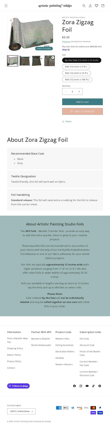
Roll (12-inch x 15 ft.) (76, 73)
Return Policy (14, 354)
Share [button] (68, 121)
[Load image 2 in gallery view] (24, 60)
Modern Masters (64, 364)
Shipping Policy (15, 348)
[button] (6, 6)
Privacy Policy (14, 361)
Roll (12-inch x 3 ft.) (76, 66)
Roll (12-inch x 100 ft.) (77, 79)
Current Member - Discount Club (89, 373)
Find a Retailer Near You (17, 340)
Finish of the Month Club (90, 353)
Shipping (66, 41)
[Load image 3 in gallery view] (37, 60)
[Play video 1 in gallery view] (49, 60)
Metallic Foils (62, 338)
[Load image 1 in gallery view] (12, 60)
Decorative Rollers (65, 351)
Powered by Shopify (42, 421)
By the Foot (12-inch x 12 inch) (81, 60)
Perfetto (60, 358)
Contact (11, 367)
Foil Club (84, 338)
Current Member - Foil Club (89, 363)
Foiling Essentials (65, 345)
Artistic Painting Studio (24, 421)
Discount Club (87, 345)
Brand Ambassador (41, 345)
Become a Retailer (40, 338)
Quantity (66, 86)
